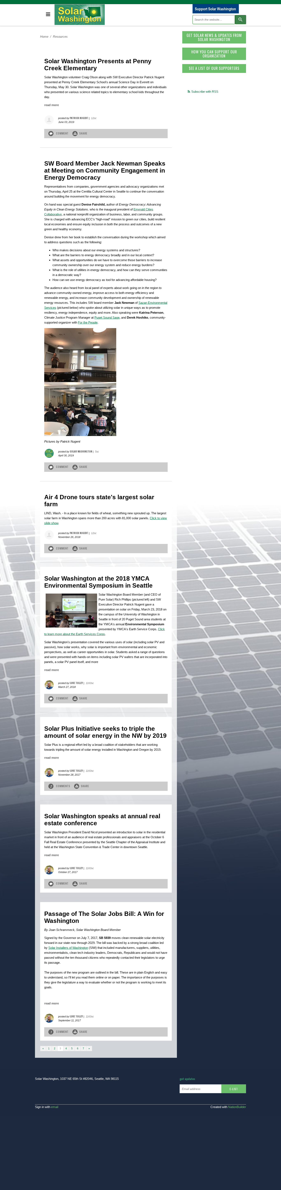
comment (60, 1031)
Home (44, 36)
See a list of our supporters (214, 68)
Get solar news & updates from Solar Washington (214, 37)
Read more (51, 105)
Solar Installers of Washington (68, 947)
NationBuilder (237, 1107)
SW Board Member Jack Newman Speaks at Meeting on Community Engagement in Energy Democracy (104, 170)
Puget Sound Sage (107, 317)
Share (83, 133)
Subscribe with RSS (204, 91)
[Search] (240, 19)
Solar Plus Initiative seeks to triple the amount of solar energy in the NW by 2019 (105, 732)
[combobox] (214, 19)
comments (60, 786)
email (54, 1107)
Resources (60, 36)
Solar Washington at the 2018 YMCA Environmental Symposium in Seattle (98, 582)
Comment (62, 133)
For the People (88, 322)
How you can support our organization (214, 53)
